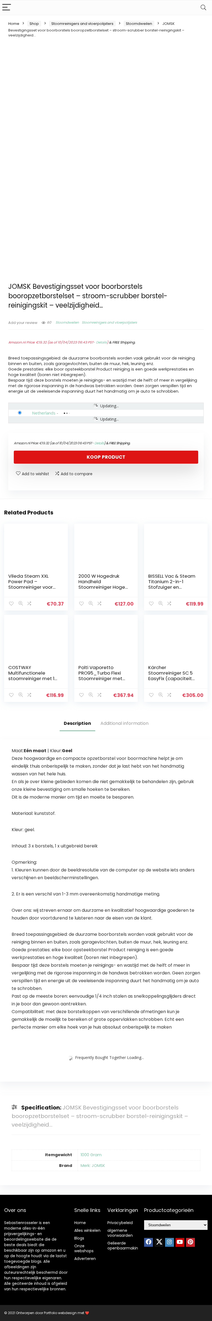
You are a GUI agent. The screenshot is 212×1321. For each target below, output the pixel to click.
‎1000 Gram (91, 1155)
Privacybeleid (120, 1222)
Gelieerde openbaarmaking (124, 1245)
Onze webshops (84, 1248)
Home (13, 23)
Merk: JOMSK (93, 1165)
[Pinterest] (190, 1242)
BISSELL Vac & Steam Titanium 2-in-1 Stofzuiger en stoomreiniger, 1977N (172, 584)
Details (101, 342)
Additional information (124, 723)
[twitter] (159, 1242)
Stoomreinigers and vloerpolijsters (82, 23)
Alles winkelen (87, 1230)
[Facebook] (148, 1242)
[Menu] (6, 7)
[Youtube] (180, 1242)
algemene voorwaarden (120, 1233)
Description (77, 723)
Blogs (79, 1238)
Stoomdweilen (139, 23)
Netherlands (43, 413)
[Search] (203, 7)
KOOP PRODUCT (106, 457)
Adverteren (85, 1258)
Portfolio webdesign (60, 1313)
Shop (34, 23)
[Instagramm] (169, 1242)
